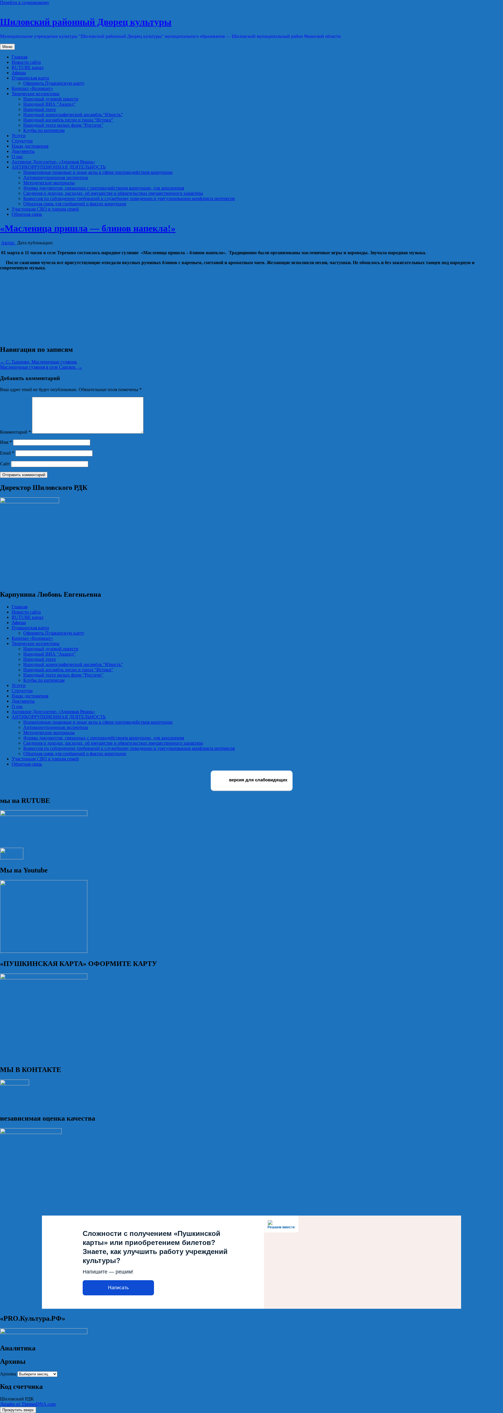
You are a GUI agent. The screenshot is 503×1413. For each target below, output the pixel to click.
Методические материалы (49, 182)
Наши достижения (30, 146)
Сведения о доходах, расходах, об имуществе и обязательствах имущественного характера (113, 193)
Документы (23, 151)
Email (7, 453)
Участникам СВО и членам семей (45, 208)
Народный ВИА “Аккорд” (49, 104)
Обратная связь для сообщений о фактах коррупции (74, 203)
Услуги (19, 135)
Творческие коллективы (35, 93)
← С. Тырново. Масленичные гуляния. (38, 361)
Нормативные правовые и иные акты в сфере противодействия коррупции (98, 172)
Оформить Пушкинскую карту (53, 83)
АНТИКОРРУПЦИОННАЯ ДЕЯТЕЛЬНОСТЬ (59, 167)
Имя (6, 442)
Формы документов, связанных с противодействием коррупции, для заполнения (103, 188)
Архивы (8, 1373)
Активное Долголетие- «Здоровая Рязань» (53, 161)
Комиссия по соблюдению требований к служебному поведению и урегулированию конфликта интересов (129, 198)
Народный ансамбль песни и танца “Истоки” (68, 119)
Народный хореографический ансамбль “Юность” (73, 114)
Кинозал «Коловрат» (32, 88)
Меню (7, 47)
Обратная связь (27, 214)
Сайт (5, 463)
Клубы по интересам (44, 130)
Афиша (19, 72)
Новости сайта (26, 62)
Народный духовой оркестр (50, 98)
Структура (22, 140)
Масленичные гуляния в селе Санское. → (41, 367)
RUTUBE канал (27, 67)
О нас (17, 156)
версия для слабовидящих (257, 779)
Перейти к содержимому (24, 2)
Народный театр (39, 109)
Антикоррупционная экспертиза (55, 177)
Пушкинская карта (30, 77)
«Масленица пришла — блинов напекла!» (88, 228)
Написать (118, 1287)
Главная (19, 56)
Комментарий (15, 432)
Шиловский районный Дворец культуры (85, 22)
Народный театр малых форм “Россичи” (63, 125)
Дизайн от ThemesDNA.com (28, 1404)
